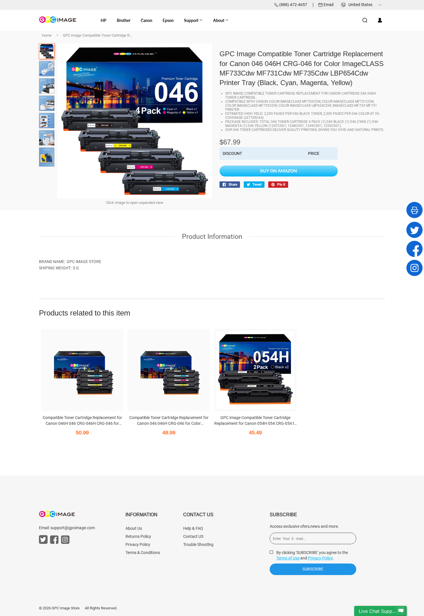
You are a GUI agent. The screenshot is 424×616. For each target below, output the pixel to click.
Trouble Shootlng (198, 544)
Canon (146, 20)
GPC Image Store (66, 608)
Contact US (193, 536)
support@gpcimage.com (72, 527)
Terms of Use (287, 558)
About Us (133, 528)
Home (47, 35)
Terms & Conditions (142, 552)
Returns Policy (138, 536)
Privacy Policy (137, 544)
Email (328, 4)
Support (191, 20)
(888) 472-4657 (293, 4)
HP (103, 20)
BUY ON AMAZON (278, 170)
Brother (123, 20)
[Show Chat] (401, 611)
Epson (168, 20)
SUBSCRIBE (312, 569)
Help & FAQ (193, 528)
